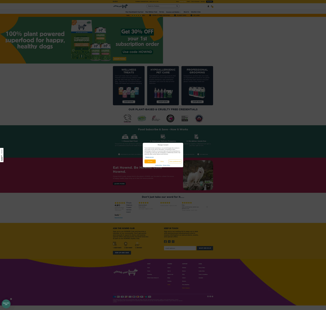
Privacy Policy (166, 165)
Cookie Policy (158, 165)
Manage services (149, 157)
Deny (162, 161)
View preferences (175, 161)
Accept (150, 161)
